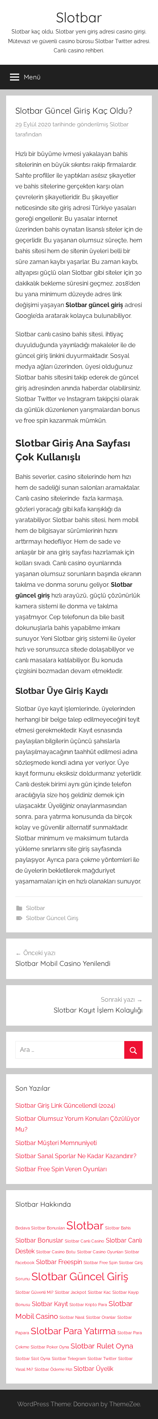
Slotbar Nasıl (71, 1317)
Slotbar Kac (99, 1292)
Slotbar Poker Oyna (50, 1347)
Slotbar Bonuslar (39, 1240)
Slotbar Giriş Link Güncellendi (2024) (65, 1105)
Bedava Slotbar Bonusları (40, 1228)
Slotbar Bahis (118, 1228)
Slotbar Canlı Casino (84, 1241)
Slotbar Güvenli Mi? (34, 1292)
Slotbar (79, 17)
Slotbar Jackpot (70, 1292)
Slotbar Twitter (102, 1358)
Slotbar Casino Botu (56, 1251)
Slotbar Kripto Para (88, 1304)
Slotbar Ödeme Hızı (53, 1369)
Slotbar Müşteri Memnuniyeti (56, 1143)
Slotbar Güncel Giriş (52, 918)
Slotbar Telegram (69, 1358)
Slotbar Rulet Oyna (102, 1346)
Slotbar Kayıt (50, 1304)
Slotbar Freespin (59, 1262)
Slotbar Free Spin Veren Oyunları (61, 1169)
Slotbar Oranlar (101, 1317)
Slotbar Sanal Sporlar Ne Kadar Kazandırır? (76, 1156)
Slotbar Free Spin (100, 1262)
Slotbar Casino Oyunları (100, 1251)
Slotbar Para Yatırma (73, 1331)
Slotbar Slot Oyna (32, 1358)
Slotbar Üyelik (93, 1368)
